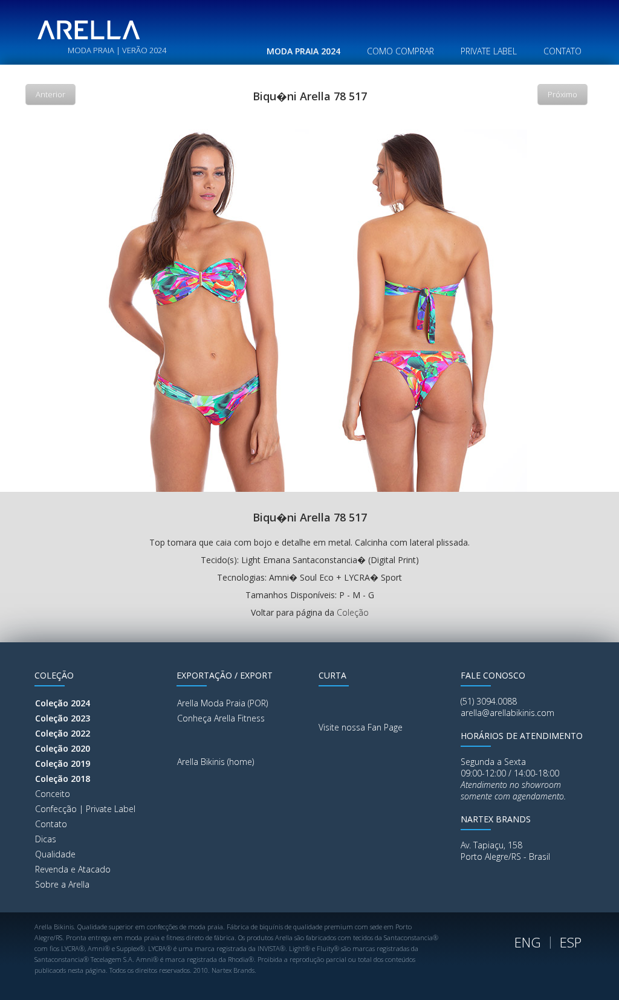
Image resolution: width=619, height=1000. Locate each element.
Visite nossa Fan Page (361, 727)
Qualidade (55, 854)
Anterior (50, 94)
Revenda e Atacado (73, 869)
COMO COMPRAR (400, 51)
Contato (51, 824)
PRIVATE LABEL (489, 51)
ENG (527, 942)
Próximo (562, 94)
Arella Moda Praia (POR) (222, 703)
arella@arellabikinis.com (507, 712)
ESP (571, 942)
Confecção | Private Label (85, 809)
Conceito (52, 793)
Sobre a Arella (62, 884)
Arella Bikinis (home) (215, 761)
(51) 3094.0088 (489, 701)
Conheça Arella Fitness (221, 718)
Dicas (45, 839)
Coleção (353, 612)
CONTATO (562, 51)
